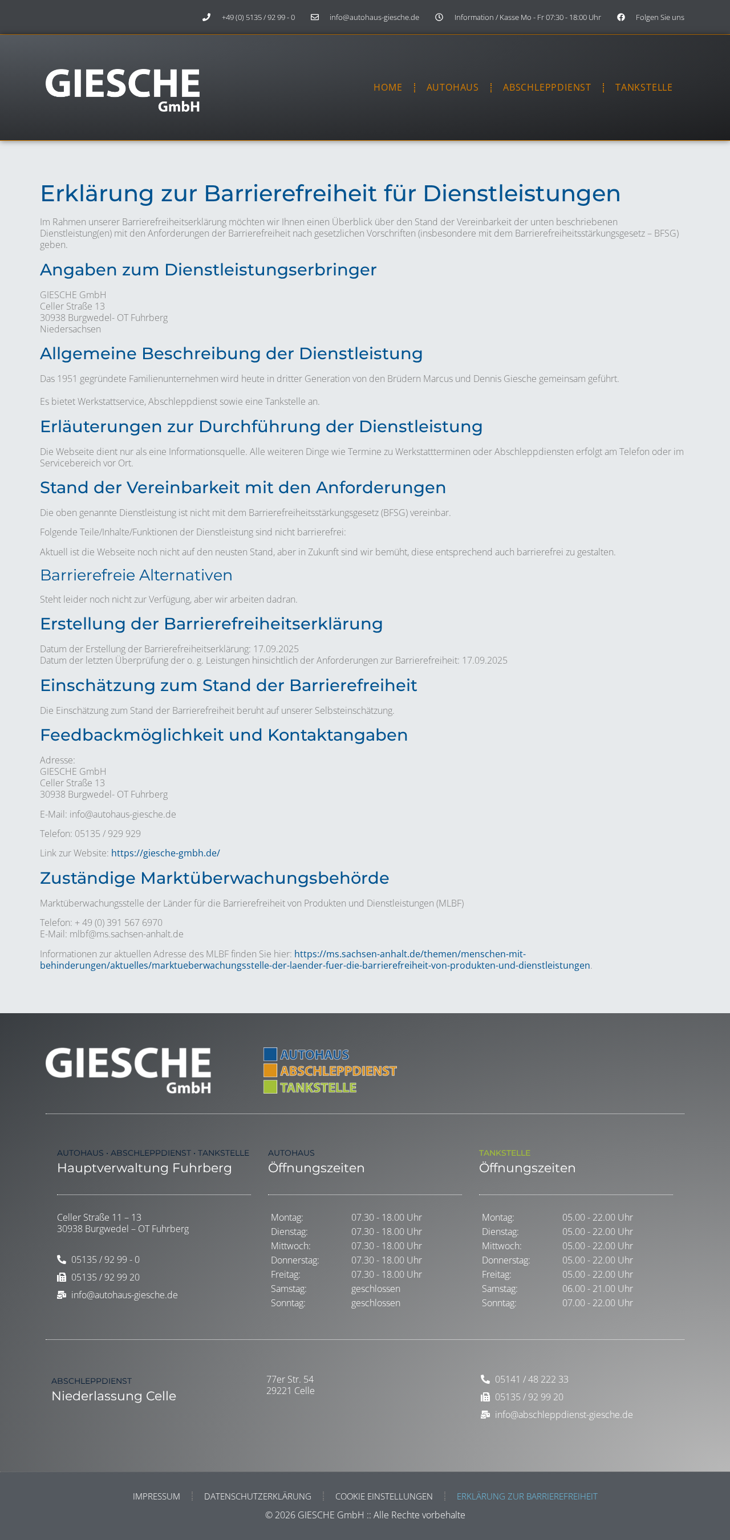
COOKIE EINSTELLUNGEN (384, 1496)
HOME (388, 87)
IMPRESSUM (156, 1496)
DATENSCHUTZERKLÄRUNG (257, 1496)
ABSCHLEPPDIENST (547, 87)
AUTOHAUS (453, 87)
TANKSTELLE (644, 87)
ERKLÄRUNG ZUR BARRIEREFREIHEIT (527, 1496)
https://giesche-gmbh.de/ (165, 853)
